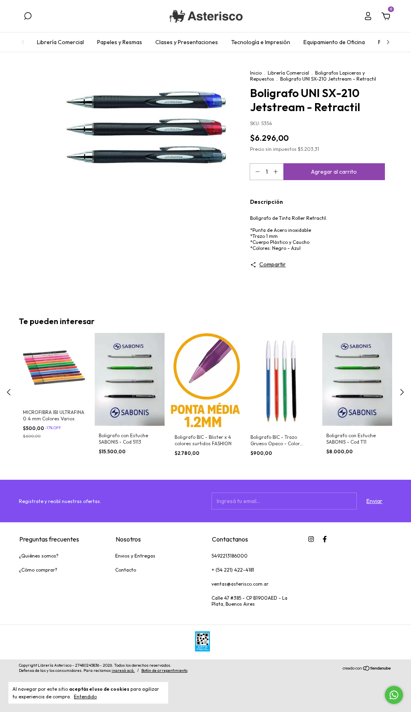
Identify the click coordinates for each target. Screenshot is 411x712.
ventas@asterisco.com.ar (240, 584)
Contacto (125, 570)
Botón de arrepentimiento (164, 670)
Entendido (85, 697)
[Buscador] (28, 17)
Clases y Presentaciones (186, 42)
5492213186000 (230, 556)
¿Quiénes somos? (39, 556)
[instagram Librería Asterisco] (311, 539)
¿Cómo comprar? (38, 570)
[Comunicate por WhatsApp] (394, 695)
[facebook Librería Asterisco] (324, 539)
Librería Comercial (60, 42)
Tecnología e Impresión (260, 42)
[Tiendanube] (367, 669)
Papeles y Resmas (119, 42)
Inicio (256, 73)
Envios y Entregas (135, 556)
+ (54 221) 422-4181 (233, 570)
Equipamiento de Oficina (334, 42)
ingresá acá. (123, 670)
